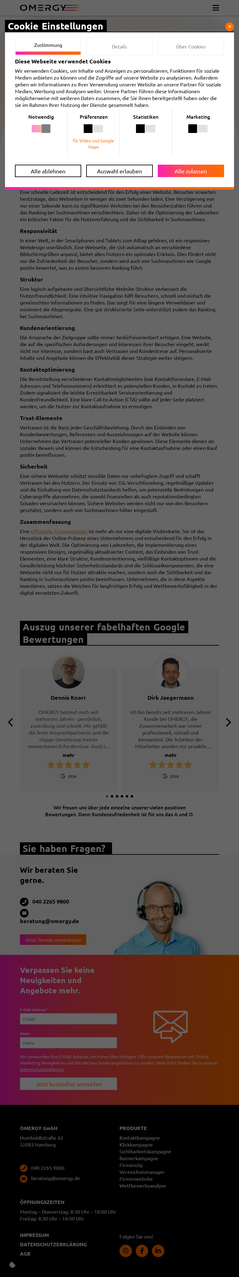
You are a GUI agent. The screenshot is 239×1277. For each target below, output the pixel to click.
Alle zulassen (191, 171)
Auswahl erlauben (119, 171)
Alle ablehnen (48, 171)
